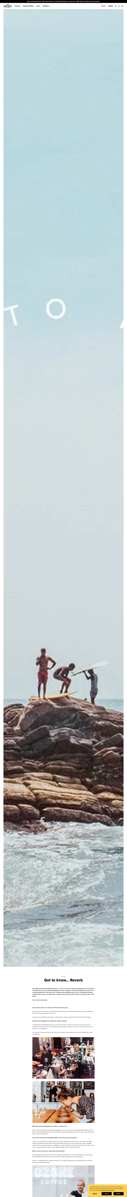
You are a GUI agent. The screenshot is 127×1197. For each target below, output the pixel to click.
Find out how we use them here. (106, 1190)
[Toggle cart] (122, 6)
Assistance (46, 6)
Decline (118, 1193)
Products (17, 6)
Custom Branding (28, 6)
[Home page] (7, 6)
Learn (38, 6)
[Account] (115, 6)
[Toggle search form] (118, 6)
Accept (107, 1193)
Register (110, 6)
